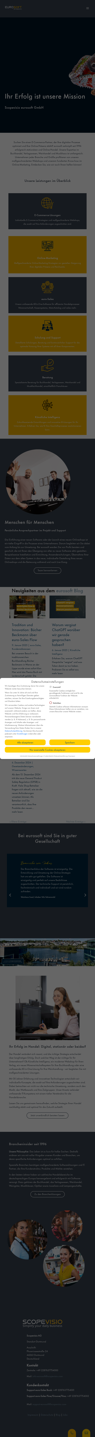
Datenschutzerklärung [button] (60, 756)
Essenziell (57, 687)
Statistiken (57, 702)
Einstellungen (22, 733)
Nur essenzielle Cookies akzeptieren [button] (47, 749)
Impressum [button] (72, 756)
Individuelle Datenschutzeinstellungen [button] (31, 756)
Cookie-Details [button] (48, 756)
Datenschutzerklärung (13, 730)
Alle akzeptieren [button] (25, 742)
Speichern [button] (70, 742)
